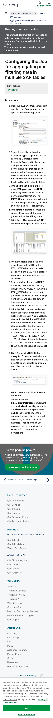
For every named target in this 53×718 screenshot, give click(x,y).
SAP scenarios (16, 17)
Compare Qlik (14, 607)
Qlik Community (27, 675)
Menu (49, 5)
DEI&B (10, 645)
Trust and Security (16, 590)
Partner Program (15, 654)
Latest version (11, 50)
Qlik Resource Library (18, 521)
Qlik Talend (13, 540)
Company (12, 633)
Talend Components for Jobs (23, 13)
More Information (26, 714)
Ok (26, 708)
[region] (26, 698)
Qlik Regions (13, 619)
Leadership (13, 637)
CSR (9, 641)
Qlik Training (13, 509)
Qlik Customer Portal (17, 517)
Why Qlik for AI (14, 603)
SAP (41, 13)
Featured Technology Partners (22, 611)
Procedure (13, 90)
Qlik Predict (13, 568)
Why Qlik (11, 586)
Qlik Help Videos (15, 500)
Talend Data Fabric (16, 548)
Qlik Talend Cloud (16, 544)
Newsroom (13, 662)
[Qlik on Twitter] (41, 675)
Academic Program (17, 650)
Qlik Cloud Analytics (17, 560)
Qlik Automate (14, 572)
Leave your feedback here (22, 467)
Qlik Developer (14, 505)
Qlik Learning (13, 513)
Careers (11, 658)
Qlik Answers (14, 564)
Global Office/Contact (18, 666)
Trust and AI (13, 599)
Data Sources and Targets (20, 615)
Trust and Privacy (16, 595)
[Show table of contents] (6, 13)
